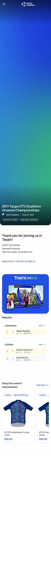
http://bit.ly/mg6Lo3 (25, 261)
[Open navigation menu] (4, 4)
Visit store (41, 385)
